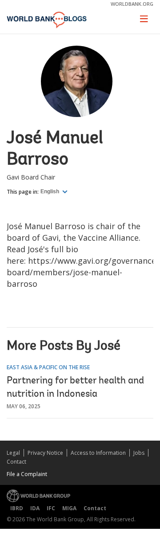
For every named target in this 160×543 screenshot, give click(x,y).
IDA (35, 508)
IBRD (16, 508)
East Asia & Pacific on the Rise (48, 367)
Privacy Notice (45, 453)
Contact (16, 461)
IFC (51, 508)
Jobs (138, 453)
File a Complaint (27, 474)
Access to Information (98, 453)
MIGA (69, 508)
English (50, 191)
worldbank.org (132, 3)
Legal (13, 453)
